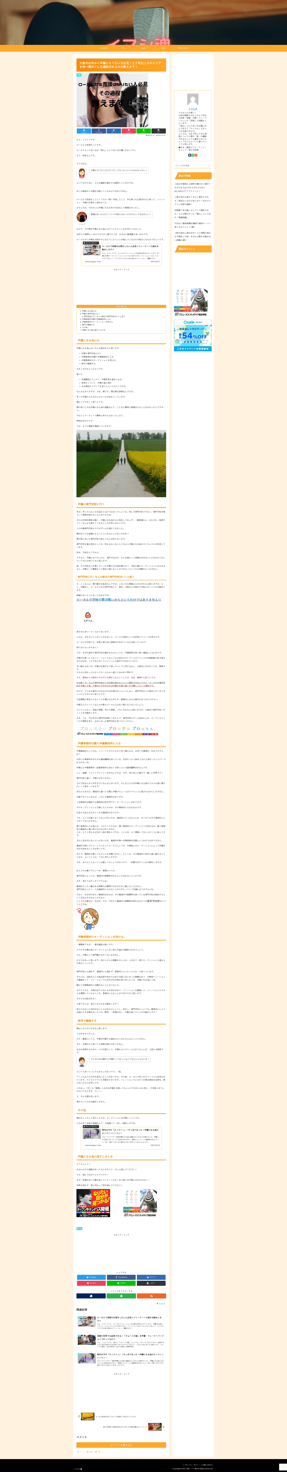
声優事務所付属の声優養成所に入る (96, 319)
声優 (80, 1228)
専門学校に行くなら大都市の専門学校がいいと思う (104, 316)
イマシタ (192, 109)
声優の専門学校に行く (91, 314)
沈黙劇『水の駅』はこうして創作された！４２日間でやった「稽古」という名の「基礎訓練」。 (192, 214)
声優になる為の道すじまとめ (93, 330)
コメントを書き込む (121, 1445)
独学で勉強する (88, 325)
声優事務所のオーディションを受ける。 (98, 322)
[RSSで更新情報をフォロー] (151, 1295)
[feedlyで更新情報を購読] (121, 1295)
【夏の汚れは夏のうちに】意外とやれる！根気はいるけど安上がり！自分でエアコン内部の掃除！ (192, 200)
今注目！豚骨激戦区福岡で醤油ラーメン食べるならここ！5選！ (192, 225)
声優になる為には (89, 311)
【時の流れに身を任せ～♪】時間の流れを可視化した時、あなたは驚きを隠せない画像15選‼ (192, 236)
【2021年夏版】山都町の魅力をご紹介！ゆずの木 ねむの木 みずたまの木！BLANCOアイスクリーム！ (192, 187)
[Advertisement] (121, 287)
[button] (209, 165)
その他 (84, 327)
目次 (118, 306)
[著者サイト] (91, 1295)
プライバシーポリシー (192, 1465)
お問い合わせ (207, 1465)
